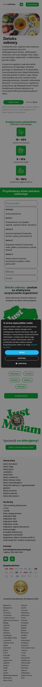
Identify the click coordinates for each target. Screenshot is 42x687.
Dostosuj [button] (22, 358)
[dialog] (21, 343)
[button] (21, 363)
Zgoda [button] (22, 352)
